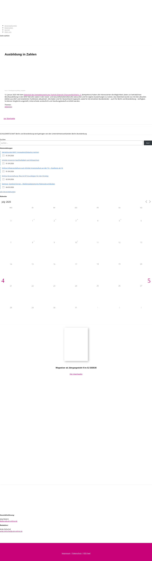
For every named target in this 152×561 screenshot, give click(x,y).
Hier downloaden (76, 374)
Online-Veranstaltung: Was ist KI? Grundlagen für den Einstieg (25, 176)
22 (33, 286)
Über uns (7, 32)
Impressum (66, 553)
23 (54, 286)
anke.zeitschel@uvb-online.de (11, 531)
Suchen (3, 139)
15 (33, 264)
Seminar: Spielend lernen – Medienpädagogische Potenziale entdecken (28, 184)
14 (11, 264)
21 (11, 286)
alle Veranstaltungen (7, 192)
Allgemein (8, 107)
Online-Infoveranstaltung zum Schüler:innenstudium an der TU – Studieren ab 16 (32, 168)
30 (11, 220)
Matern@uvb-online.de (8, 521)
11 (98, 242)
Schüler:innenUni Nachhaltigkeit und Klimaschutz (20, 160)
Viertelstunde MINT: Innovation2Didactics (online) (20, 152)
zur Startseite (10, 118)
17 (76, 264)
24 (76, 286)
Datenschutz (77, 553)
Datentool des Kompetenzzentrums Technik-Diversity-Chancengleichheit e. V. (52, 95)
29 (33, 307)
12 (119, 242)
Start (148, 143)
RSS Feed (86, 553)
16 (54, 264)
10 (76, 242)
